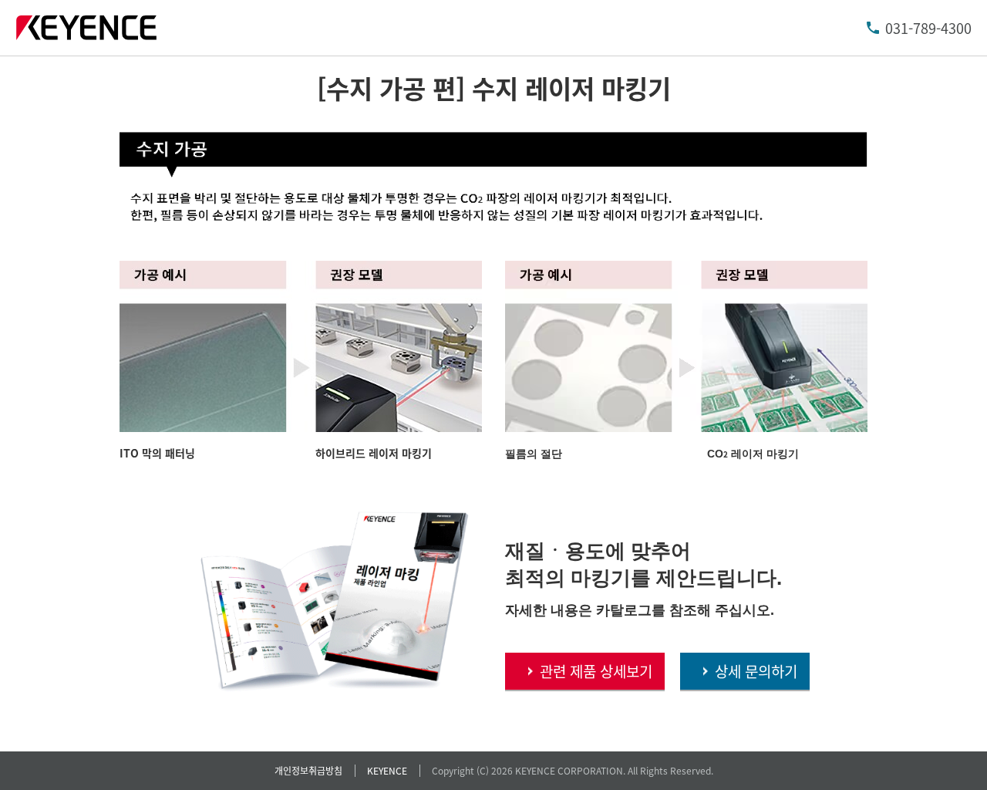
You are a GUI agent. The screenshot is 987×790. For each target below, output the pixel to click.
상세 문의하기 (756, 670)
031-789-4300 (928, 28)
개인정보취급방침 (308, 770)
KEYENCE (387, 770)
